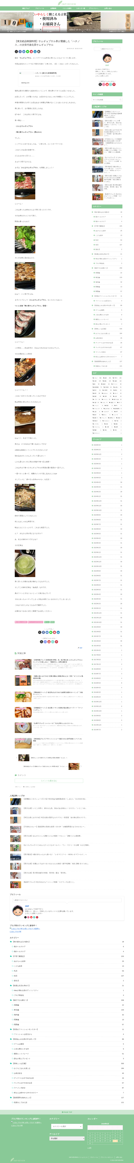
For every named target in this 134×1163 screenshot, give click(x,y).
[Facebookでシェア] (20, 51)
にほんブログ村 (15, 931)
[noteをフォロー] (52, 641)
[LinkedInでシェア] (35, 51)
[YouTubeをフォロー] (49, 641)
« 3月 (89, 1148)
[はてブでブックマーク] (23, 51)
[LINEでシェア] (27, 51)
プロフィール (94, 1157)
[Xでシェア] (16, 51)
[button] (38, 51)
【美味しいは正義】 (22, 622)
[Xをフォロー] (41, 641)
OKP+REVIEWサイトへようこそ (78, 1157)
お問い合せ (119, 1157)
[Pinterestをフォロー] (56, 641)
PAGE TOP (67, 1112)
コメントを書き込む (49, 781)
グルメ (47, 622)
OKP (107, 65)
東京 (53, 622)
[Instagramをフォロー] (45, 641)
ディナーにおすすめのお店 (36, 622)
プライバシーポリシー (106, 1157)
